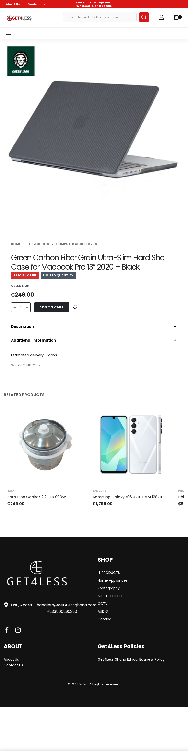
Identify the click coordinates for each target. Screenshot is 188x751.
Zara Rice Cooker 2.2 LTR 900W (36, 497)
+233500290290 (62, 611)
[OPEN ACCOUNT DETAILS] (161, 17)
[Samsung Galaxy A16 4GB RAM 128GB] (130, 444)
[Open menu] (8, 33)
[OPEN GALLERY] (94, 133)
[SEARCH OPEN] (144, 17)
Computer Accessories (76, 244)
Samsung (99, 491)
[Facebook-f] (7, 630)
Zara (10, 491)
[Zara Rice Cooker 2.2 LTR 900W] (45, 444)
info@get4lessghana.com (71, 605)
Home (16, 244)
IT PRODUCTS (38, 244)
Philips (183, 491)
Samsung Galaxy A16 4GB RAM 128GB (128, 497)
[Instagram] (18, 630)
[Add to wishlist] (75, 307)
